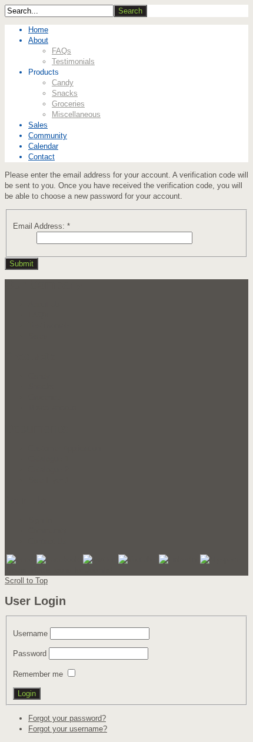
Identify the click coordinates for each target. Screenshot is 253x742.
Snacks (65, 93)
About (38, 40)
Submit (21, 263)
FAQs (61, 50)
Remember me (38, 674)
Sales (38, 125)
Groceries (68, 103)
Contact (41, 156)
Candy (63, 82)
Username (30, 633)
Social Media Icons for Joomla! (59, 570)
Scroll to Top (26, 580)
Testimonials (73, 61)
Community (47, 135)
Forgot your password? (67, 718)
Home (38, 29)
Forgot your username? (67, 728)
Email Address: (41, 226)
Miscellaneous (76, 114)
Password (29, 653)
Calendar (43, 146)
